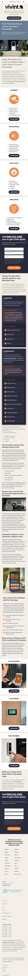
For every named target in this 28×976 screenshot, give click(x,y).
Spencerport (7, 866)
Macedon (17, 849)
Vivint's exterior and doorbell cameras (15, 453)
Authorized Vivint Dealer (8, 942)
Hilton (16, 866)
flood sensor (18, 529)
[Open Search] (23, 1)
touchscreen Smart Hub (10, 358)
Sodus (6, 874)
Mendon (16, 854)
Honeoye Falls (18, 874)
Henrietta (17, 871)
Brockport (17, 860)
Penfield (16, 868)
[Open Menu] (2, 2)
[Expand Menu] (14, 9)
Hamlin (6, 852)
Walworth (17, 852)
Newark (6, 860)
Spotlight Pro (19, 482)
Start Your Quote (14, 268)
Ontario (6, 857)
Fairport (6, 871)
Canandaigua (18, 857)
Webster (7, 849)
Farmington (7, 863)
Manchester (7, 854)
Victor (16, 863)
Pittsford (7, 868)
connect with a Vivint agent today (15, 81)
